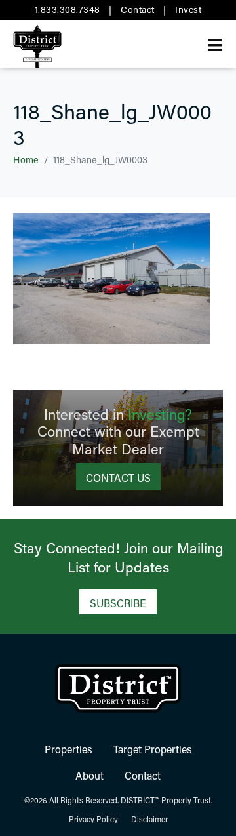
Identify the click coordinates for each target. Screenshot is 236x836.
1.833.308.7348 (67, 9)
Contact (138, 9)
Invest (188, 9)
